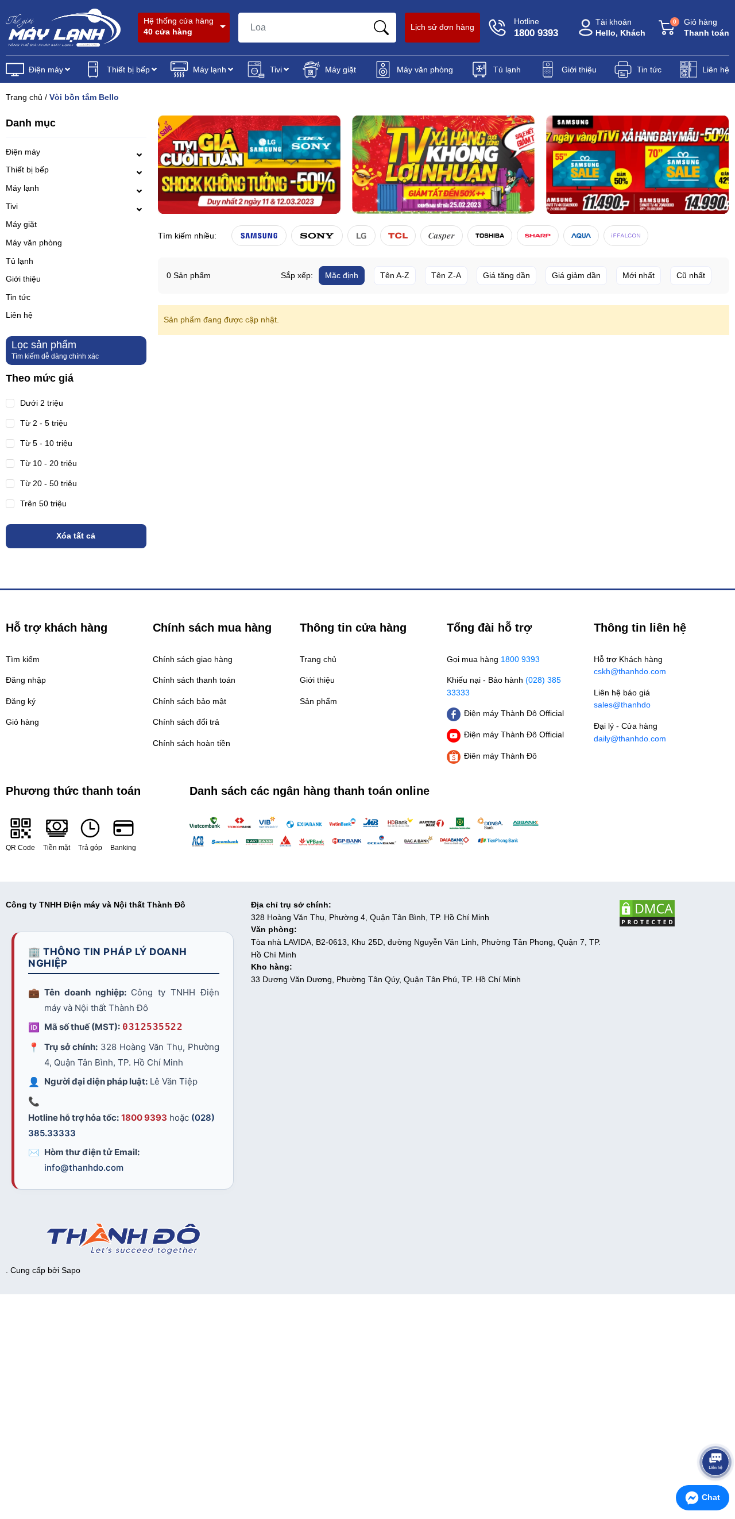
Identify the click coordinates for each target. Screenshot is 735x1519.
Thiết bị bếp (128, 69)
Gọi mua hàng (493, 659)
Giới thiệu (579, 69)
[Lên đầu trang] (715, 1430)
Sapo (70, 1270)
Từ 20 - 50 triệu (48, 483)
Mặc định (341, 275)
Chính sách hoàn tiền (191, 743)
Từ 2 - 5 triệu (44, 423)
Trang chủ (24, 97)
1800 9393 (144, 1117)
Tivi (276, 69)
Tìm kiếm (23, 659)
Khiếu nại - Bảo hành (504, 686)
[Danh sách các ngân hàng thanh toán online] (367, 831)
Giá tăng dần (506, 275)
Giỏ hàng (701, 27)
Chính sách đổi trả (186, 721)
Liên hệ (715, 69)
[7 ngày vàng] (637, 165)
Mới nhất (638, 275)
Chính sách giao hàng (193, 659)
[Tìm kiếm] (381, 27)
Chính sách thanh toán (194, 679)
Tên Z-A (446, 275)
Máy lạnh (209, 69)
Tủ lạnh (507, 69)
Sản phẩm (318, 701)
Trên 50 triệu (43, 503)
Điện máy (46, 69)
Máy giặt (340, 69)
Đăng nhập (26, 679)
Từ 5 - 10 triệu (46, 443)
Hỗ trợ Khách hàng (630, 665)
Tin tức (649, 69)
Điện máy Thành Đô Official (514, 713)
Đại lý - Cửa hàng (630, 732)
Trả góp (90, 848)
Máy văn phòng (425, 69)
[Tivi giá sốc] (249, 165)
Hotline (536, 28)
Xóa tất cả (75, 535)
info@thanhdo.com (83, 1167)
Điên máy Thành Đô (500, 755)
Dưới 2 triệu (41, 403)
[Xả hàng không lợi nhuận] (443, 165)
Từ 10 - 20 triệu (48, 463)
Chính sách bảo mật (189, 701)
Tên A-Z (394, 275)
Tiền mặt (56, 848)
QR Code (20, 848)
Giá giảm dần (576, 275)
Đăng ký (21, 701)
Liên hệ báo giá (622, 699)
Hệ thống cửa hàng (179, 26)
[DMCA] (673, 913)
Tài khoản (620, 27)
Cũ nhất (690, 275)
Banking (123, 848)
